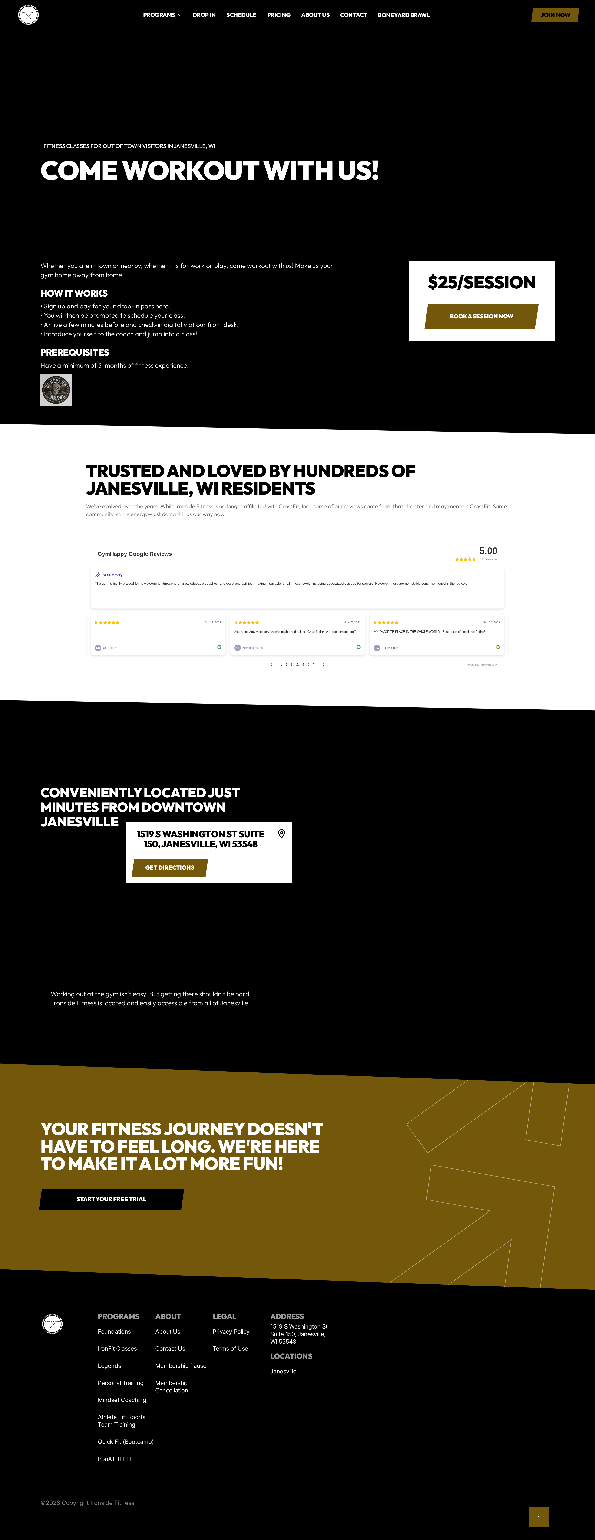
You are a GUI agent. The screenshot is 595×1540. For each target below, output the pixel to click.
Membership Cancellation (171, 1386)
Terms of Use (230, 1348)
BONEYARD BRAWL (404, 15)
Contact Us (170, 1348)
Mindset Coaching (122, 1399)
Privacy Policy (231, 1331)
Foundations (114, 1331)
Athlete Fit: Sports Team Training (121, 1421)
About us (315, 14)
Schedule (241, 14)
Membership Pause (180, 1365)
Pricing (279, 14)
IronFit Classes (117, 1348)
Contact (353, 14)
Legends (109, 1365)
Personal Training (121, 1382)
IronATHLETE (115, 1458)
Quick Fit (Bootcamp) (126, 1441)
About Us (167, 1331)
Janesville (283, 1371)
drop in (204, 14)
